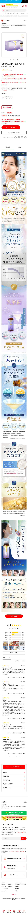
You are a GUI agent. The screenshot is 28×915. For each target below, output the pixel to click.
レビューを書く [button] (14, 652)
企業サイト (17, 890)
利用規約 (17, 886)
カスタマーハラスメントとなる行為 (17, 851)
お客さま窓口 (4, 890)
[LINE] (25, 137)
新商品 (18, 13)
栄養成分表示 (6, 776)
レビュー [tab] (5, 657)
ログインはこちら (11, 127)
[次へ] (17, 59)
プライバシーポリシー (21, 832)
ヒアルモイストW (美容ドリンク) (14, 766)
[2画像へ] (14, 59)
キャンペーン (12, 13)
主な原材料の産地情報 (8, 784)
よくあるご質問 (4, 888)
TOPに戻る (14, 616)
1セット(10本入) (7, 107)
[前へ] (10, 59)
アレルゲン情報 (6, 780)
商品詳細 (8, 147)
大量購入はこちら (25, 1)
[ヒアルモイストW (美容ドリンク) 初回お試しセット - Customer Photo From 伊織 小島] (22, 648)
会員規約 (17, 888)
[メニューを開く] (26, 6)
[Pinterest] (22, 137)
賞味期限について (7, 787)
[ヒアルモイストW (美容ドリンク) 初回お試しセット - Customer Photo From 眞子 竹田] (11, 643)
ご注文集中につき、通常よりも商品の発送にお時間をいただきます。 (13, 807)
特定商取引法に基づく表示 (20, 884)
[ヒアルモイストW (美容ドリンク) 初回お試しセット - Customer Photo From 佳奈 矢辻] (16, 648)
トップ (2, 13)
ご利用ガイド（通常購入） (7, 884)
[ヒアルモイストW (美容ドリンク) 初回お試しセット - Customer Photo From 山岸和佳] (5, 643)
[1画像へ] (13, 59)
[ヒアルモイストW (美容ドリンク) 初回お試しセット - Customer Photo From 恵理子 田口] (22, 643)
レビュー (20, 147)
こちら (5, 90)
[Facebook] (15, 137)
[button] (24, 677)
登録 (23, 838)
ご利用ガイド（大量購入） (7, 886)
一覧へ (25, 20)
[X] (19, 137)
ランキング (22, 13)
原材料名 (5, 772)
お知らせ (3, 882)
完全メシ (7, 13)
